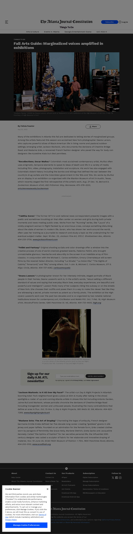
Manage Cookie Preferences (26, 525)
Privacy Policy (10, 520)
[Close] (47, 489)
